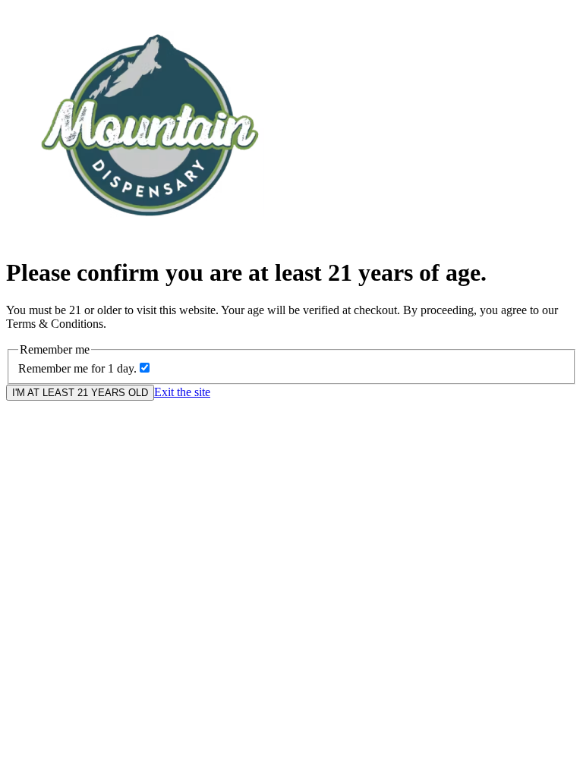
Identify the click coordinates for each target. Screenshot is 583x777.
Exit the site (182, 391)
